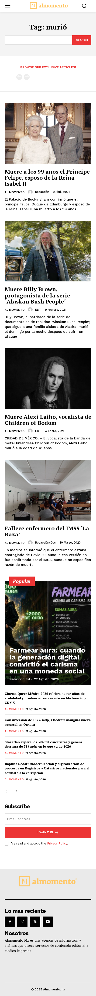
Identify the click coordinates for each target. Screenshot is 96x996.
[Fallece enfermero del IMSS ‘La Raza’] (48, 490)
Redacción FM (19, 679)
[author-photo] (31, 192)
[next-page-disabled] (27, 77)
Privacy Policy (57, 843)
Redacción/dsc (45, 542)
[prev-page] (19, 77)
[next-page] (15, 791)
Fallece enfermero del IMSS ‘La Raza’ (47, 531)
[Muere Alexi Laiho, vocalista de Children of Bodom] (48, 378)
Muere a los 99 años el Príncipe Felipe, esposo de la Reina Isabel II (47, 178)
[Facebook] (10, 922)
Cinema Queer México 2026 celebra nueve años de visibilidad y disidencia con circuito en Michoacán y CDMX (45, 698)
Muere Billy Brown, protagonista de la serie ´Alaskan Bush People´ (37, 295)
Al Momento (14, 192)
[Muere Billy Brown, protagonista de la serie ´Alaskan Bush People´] (48, 251)
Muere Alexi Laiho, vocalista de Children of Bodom (48, 419)
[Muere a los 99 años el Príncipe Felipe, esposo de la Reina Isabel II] (48, 133)
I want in (45, 832)
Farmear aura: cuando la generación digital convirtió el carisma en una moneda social (47, 660)
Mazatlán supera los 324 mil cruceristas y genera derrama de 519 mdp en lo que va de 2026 (43, 744)
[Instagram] (22, 922)
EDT (38, 309)
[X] (35, 922)
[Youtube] (48, 922)
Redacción (42, 192)
